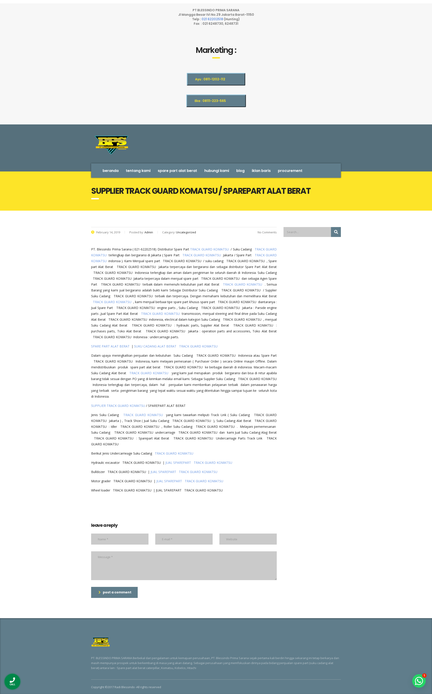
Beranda (111, 170)
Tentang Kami (138, 170)
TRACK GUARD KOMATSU (209, 249)
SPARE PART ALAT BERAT (177, 170)
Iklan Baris (261, 170)
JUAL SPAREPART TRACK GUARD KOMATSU (199, 462)
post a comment (117, 592)
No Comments (267, 232)
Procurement (290, 170)
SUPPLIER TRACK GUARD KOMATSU (118, 405)
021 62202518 (213, 19)
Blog (240, 170)
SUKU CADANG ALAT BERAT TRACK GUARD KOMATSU (176, 346)
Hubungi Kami (216, 170)
